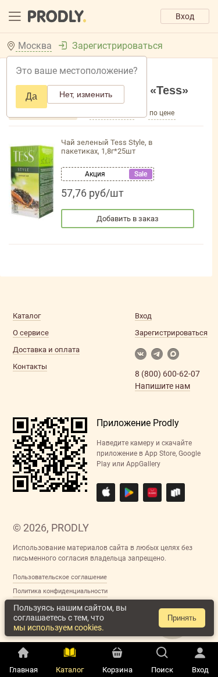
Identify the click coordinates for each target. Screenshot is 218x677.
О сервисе (31, 332)
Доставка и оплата (46, 349)
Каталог (27, 315)
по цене (161, 113)
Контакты (30, 366)
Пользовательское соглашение (60, 577)
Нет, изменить (85, 94)
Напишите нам (162, 386)
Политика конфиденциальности (60, 591)
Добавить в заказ (128, 218)
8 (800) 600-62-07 (167, 373)
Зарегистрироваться (117, 45)
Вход (185, 16)
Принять (181, 618)
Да (31, 96)
